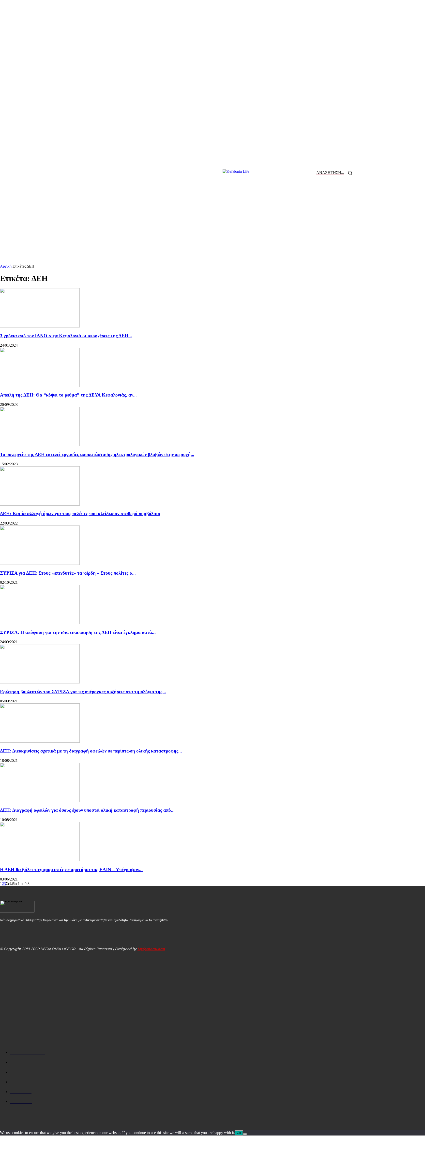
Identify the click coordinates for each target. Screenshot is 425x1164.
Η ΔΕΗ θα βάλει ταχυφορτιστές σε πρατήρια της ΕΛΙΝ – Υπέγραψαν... (71, 869)
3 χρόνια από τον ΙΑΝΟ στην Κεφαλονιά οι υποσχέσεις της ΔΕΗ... (66, 335)
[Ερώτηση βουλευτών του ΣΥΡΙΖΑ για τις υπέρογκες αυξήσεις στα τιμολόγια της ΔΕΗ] (40, 682)
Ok (239, 1133)
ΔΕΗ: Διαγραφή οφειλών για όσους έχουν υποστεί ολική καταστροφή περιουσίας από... (87, 810)
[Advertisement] (212, 227)
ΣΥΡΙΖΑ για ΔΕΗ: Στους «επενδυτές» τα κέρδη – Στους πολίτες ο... (68, 573)
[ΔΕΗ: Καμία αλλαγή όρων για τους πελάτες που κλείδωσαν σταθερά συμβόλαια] (40, 504)
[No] (245, 1134)
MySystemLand (151, 949)
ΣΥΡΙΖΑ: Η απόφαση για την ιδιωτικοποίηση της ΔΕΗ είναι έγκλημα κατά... (78, 632)
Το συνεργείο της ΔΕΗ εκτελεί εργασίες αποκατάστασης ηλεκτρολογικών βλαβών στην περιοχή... (97, 454)
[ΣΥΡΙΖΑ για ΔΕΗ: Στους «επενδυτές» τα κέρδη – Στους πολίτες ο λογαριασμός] (40, 563)
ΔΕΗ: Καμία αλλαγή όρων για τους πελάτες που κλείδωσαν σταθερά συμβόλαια (80, 513)
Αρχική (6, 266)
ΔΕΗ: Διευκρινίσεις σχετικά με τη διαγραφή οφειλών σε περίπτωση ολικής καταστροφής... (91, 750)
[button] (336, 173)
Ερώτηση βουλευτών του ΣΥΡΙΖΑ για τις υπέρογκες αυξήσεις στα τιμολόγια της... (83, 691)
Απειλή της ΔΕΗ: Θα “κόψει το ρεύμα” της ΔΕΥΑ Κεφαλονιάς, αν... (68, 394)
